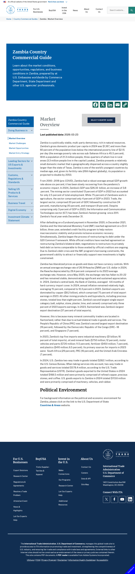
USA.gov (30, 560)
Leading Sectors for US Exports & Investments (19, 165)
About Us (87, 459)
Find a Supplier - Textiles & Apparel (42, 471)
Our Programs (64, 480)
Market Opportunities (19, 148)
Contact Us (86, 467)
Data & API (86, 478)
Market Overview (17, 138)
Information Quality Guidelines (81, 560)
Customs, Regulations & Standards (15, 179)
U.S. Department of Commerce (71, 543)
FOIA (38, 560)
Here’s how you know (56, 2)
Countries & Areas (50, 405)
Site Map (85, 484)
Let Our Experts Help (20, 518)
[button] (38, 10)
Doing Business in (17, 130)
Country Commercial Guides (26, 19)
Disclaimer (62, 560)
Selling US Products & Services (14, 193)
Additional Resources (63, 503)
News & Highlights (17, 509)
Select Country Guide (102, 120)
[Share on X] (103, 105)
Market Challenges (17, 143)
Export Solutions (20, 470)
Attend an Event (20, 501)
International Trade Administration (40, 543)
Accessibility (102, 560)
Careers (84, 473)
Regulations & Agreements (19, 484)
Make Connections (63, 472)
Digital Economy (17, 209)
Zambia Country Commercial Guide (19, 121)
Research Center (20, 476)
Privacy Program (49, 560)
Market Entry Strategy (19, 153)
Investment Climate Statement (18, 218)
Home (8, 19)
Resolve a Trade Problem (20, 493)
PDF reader (63, 555)
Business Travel (16, 203)
